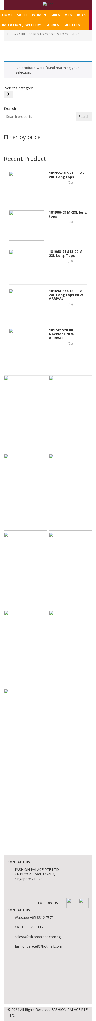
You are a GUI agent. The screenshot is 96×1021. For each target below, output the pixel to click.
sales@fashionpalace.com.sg (38, 936)
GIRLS (23, 34)
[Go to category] (8, 94)
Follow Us (48, 902)
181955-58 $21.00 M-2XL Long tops (66, 175)
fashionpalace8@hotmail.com (38, 946)
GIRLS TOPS (39, 34)
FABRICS (52, 24)
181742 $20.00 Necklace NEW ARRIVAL (62, 334)
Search (10, 108)
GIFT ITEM (72, 24)
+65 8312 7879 (42, 917)
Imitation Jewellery (21, 24)
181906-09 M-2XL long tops (68, 214)
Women (39, 15)
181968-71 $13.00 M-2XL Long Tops (66, 253)
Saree (22, 15)
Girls (55, 15)
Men (68, 15)
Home (7, 15)
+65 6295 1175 (33, 927)
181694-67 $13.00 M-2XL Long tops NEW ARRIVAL (66, 294)
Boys (81, 15)
